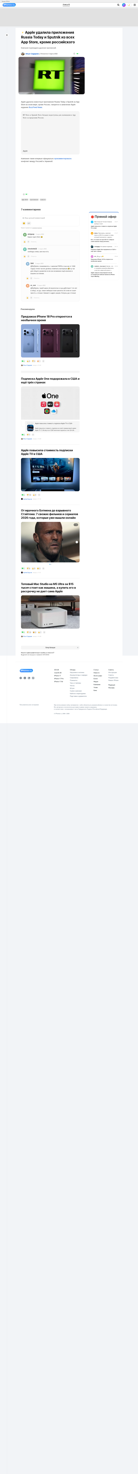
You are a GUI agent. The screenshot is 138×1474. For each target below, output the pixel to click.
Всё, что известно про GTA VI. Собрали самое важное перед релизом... (102, 240)
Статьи (96, 670)
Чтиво (96, 687)
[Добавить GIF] (29, 223)
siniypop (31, 234)
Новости (43, 199)
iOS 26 (56, 670)
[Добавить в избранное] (74, 54)
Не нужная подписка (103, 246)
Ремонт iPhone (113, 680)
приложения (34, 199)
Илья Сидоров (27, 365)
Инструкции (112, 672)
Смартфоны (74, 678)
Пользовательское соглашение (29, 705)
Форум (96, 681)
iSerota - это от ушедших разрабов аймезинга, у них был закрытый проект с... (104, 268)
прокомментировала (62, 158)
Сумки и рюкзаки (76, 691)
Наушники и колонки (77, 672)
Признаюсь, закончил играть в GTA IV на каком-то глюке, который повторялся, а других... (104, 235)
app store (25, 199)
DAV (32, 263)
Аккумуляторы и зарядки (78, 675)
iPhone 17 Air (58, 681)
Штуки (72, 688)
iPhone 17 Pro (59, 678)
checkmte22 (32, 248)
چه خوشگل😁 (99, 256)
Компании (97, 684)
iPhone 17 (57, 675)
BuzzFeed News (35, 107)
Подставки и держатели (78, 696)
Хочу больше (50, 647)
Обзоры (72, 670)
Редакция (111, 685)
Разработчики (113, 678)
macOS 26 (57, 673)
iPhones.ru (58, 713)
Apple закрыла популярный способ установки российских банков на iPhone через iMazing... (103, 274)
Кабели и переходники (78, 693)
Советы (111, 670)
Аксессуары (98, 675)
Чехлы (72, 685)
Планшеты (73, 680)
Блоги (96, 678)
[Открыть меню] (7, 35)
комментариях (37, 228)
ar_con (33, 285)
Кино (95, 690)
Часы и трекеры (75, 683)
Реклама (111, 688)
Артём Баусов (27, 499)
